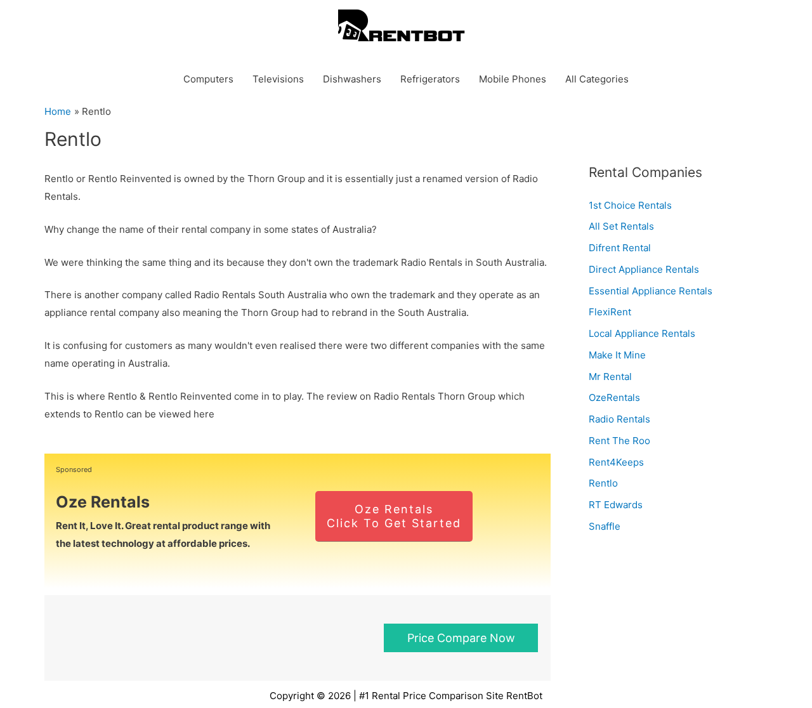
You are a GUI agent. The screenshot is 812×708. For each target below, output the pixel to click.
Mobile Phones (512, 79)
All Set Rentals (621, 226)
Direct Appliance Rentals (644, 269)
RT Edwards (616, 505)
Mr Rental (610, 376)
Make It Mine (617, 355)
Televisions (278, 79)
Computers (208, 79)
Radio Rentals (619, 419)
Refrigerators (430, 79)
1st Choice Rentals (630, 205)
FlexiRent (610, 312)
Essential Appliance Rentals (650, 291)
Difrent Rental (620, 248)
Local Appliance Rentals (642, 333)
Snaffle (604, 526)
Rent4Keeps (616, 462)
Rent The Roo (619, 441)
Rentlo (603, 483)
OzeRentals (614, 397)
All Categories (597, 79)
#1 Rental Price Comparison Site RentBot (450, 696)
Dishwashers (352, 79)
